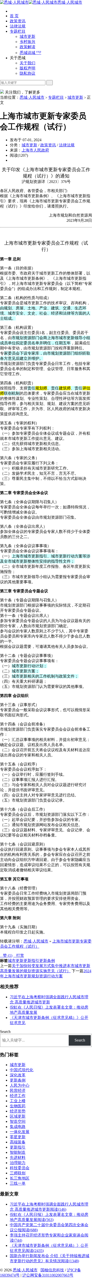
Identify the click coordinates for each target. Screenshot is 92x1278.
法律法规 (18, 26)
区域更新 (18, 1116)
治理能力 (18, 1163)
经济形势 (18, 1111)
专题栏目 (18, 31)
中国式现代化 (21, 1070)
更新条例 (47, 960)
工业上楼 (18, 1101)
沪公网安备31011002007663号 (47, 1275)
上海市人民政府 (35, 150)
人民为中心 (19, 1085)
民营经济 (18, 1090)
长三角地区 (19, 1178)
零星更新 (18, 1137)
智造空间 (18, 1121)
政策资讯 (18, 21)
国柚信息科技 (52, 1270)
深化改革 (18, 1075)
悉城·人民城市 (69, 2)
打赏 (18, 955)
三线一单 (18, 1183)
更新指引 (31, 960)
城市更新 (27, 36)
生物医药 (18, 1106)
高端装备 (18, 1142)
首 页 (14, 16)
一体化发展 (19, 1132)
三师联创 (18, 1173)
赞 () (6, 955)
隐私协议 (27, 73)
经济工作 (18, 1096)
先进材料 (18, 1157)
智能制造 (18, 1152)
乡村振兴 (27, 42)
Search (5, 1031)
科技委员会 (19, 1168)
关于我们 (27, 63)
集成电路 (18, 1127)
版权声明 (27, 68)
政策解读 (27, 47)
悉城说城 (30, 53)
